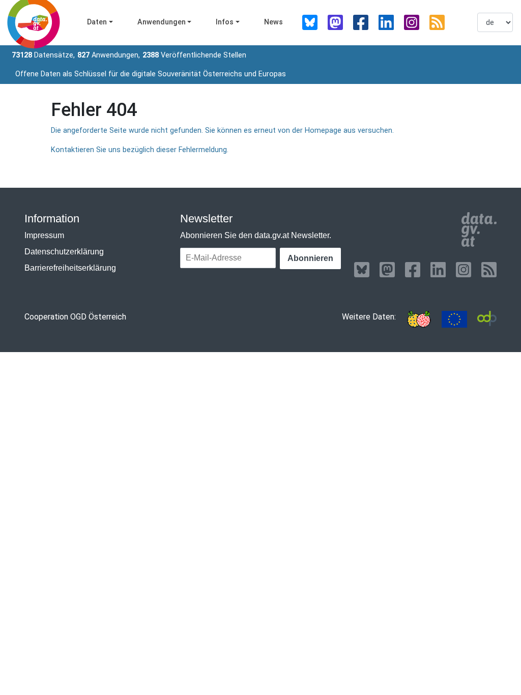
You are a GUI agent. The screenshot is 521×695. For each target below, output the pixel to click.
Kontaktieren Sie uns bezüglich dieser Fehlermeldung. (139, 150)
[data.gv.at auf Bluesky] (309, 22)
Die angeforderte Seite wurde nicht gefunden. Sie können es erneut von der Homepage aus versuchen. (222, 130)
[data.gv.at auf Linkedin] (386, 22)
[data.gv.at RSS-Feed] (437, 22)
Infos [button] (225, 22)
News (273, 22)
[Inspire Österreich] (418, 319)
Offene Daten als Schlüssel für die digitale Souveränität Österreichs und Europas (150, 74)
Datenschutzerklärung (64, 251)
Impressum (44, 235)
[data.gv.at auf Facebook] (360, 22)
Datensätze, (43, 55)
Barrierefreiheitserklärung (70, 268)
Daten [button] (97, 22)
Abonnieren (310, 258)
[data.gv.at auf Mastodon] (335, 22)
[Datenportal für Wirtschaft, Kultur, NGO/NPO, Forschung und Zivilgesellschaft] (487, 319)
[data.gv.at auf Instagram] (411, 22)
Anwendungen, (108, 55)
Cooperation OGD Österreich (75, 317)
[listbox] (495, 22)
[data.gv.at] (479, 229)
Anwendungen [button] (161, 22)
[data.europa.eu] (454, 319)
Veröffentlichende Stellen (194, 55)
